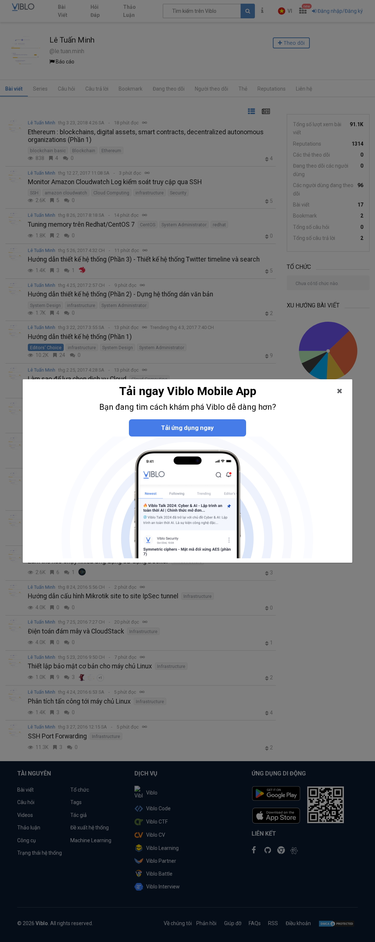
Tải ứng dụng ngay (187, 427)
